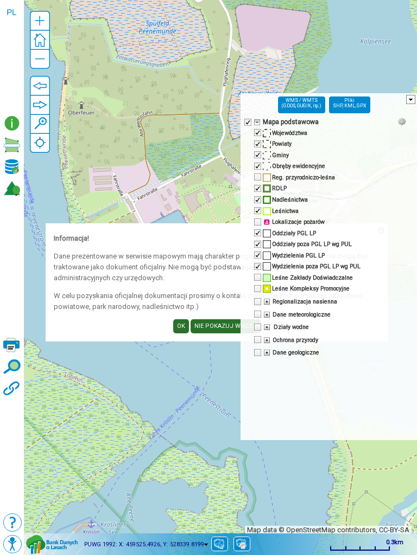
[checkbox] (247, 121)
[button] (40, 21)
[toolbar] (12, 56)
